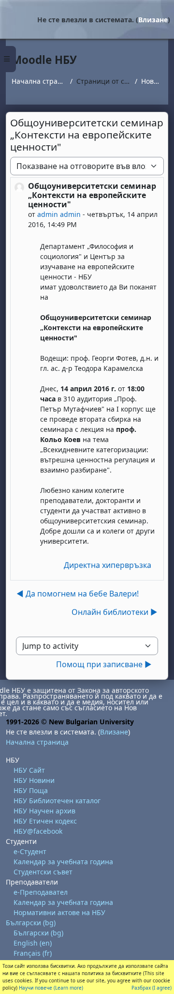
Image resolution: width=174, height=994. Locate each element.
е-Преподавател (41, 892)
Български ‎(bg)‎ (31, 922)
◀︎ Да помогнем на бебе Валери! (77, 593)
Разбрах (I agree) (151, 987)
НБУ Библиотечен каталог (57, 800)
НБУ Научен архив (44, 810)
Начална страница (39, 81)
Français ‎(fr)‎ (33, 953)
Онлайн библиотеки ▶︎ (115, 612)
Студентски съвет (43, 871)
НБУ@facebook (38, 831)
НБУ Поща (31, 790)
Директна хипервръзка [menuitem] (107, 565)
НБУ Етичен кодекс (45, 821)
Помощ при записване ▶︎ (104, 664)
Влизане (153, 19)
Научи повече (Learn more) (51, 987)
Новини (151, 81)
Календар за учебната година (63, 861)
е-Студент (30, 851)
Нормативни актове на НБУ (59, 912)
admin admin (59, 214)
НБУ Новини (34, 780)
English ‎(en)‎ (33, 943)
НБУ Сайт (29, 770)
